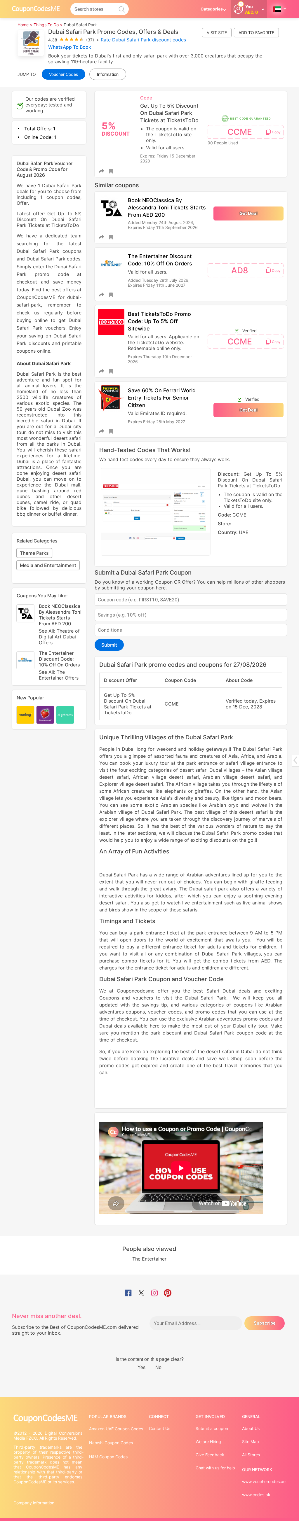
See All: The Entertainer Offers (59, 675)
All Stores (251, 1454)
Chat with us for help (215, 1467)
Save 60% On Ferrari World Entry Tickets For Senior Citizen (162, 397)
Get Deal (248, 213)
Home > (25, 24)
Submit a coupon (212, 1428)
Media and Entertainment (48, 565)
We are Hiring (208, 1441)
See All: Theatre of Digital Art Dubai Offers (59, 636)
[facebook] (128, 1293)
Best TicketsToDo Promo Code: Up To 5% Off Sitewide (159, 321)
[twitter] (141, 1293)
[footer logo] (48, 1418)
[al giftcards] (65, 715)
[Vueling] (25, 715)
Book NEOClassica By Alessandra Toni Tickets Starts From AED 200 (167, 207)
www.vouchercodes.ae (264, 1481)
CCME (239, 132)
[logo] (36, 9)
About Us (251, 1428)
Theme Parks (34, 553)
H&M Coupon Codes (108, 1456)
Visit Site (217, 32)
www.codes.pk (256, 1494)
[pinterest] (167, 1293)
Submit (109, 645)
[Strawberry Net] (45, 715)
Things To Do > (48, 24)
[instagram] (154, 1293)
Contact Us (159, 1428)
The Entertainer (149, 1259)
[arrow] (295, 760)
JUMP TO (27, 74)
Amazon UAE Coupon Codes (116, 1428)
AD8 (239, 270)
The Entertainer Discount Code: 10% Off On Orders (59, 665)
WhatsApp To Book (69, 47)
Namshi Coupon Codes (111, 1442)
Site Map (250, 1441)
